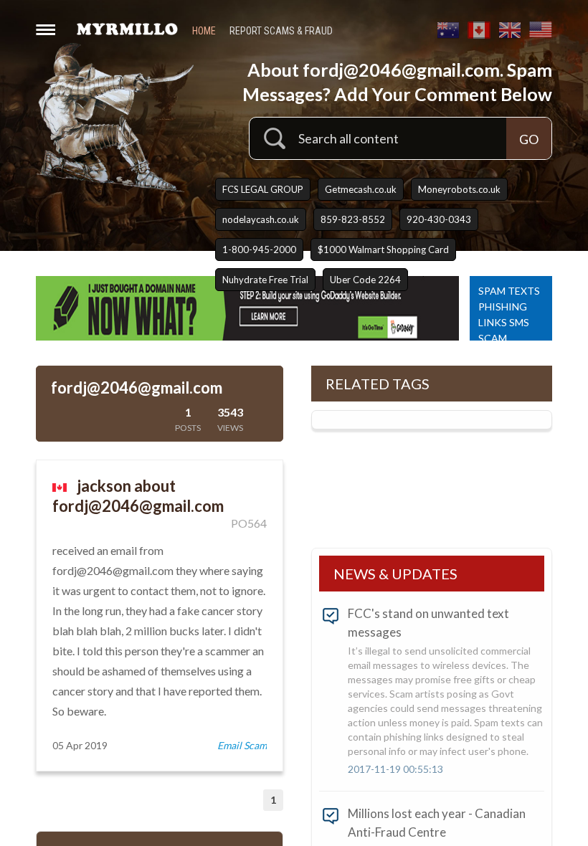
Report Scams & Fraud (281, 31)
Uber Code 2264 (365, 279)
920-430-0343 (439, 219)
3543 (230, 419)
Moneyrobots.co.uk (459, 189)
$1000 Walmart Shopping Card (383, 249)
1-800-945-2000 (259, 249)
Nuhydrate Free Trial (265, 279)
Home (204, 31)
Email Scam (242, 745)
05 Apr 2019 (80, 745)
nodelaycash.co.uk (260, 219)
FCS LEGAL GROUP (262, 189)
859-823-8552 (353, 219)
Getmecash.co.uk (361, 189)
